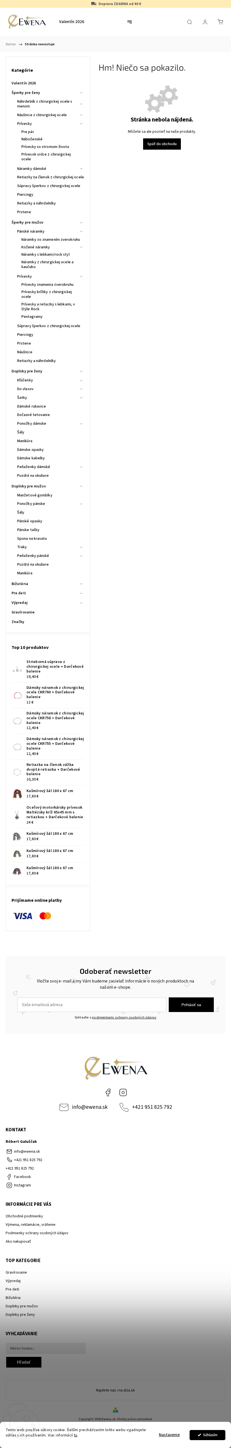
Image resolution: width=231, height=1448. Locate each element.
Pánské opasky (29, 521)
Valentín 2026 (24, 83)
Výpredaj (20, 603)
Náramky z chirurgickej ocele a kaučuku (47, 264)
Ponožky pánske (31, 504)
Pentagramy (32, 317)
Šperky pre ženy (26, 93)
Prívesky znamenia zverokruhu (47, 284)
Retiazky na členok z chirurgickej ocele (50, 177)
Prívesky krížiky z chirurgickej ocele (46, 294)
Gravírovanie (23, 612)
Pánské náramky (31, 231)
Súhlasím (210, 1435)
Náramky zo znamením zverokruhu (50, 239)
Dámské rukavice (31, 406)
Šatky (22, 398)
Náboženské (32, 139)
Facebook (108, 1092)
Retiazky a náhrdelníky (36, 203)
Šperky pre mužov (28, 222)
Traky (22, 547)
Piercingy (25, 194)
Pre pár (27, 132)
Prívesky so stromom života (45, 147)
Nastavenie (169, 1435)
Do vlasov (25, 389)
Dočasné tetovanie (33, 415)
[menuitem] (71, 22)
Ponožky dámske (31, 423)
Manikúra (24, 441)
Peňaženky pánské (33, 556)
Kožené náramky (35, 247)
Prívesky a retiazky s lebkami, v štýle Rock (48, 307)
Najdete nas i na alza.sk (115, 1390)
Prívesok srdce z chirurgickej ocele (46, 157)
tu (75, 1435)
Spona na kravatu (32, 538)
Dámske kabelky (31, 458)
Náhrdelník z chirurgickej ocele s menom (44, 104)
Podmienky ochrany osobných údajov (37, 1233)
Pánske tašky (28, 530)
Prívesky (24, 124)
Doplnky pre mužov (29, 486)
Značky (18, 622)
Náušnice (24, 352)
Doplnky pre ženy (27, 371)
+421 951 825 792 (152, 1107)
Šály (20, 432)
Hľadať (24, 1362)
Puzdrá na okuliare (33, 475)
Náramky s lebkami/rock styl (45, 254)
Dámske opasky (30, 450)
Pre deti (19, 593)
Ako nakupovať (18, 1241)
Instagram (123, 1092)
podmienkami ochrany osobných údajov (124, 1017)
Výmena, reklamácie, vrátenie (30, 1224)
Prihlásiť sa (191, 1004)
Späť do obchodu (162, 144)
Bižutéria (20, 584)
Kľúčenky (25, 380)
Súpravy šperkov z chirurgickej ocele (49, 186)
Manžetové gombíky (34, 495)
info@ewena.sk (90, 1107)
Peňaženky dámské (33, 467)
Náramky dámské (31, 169)
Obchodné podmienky (24, 1216)
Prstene (24, 212)
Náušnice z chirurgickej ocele (42, 115)
